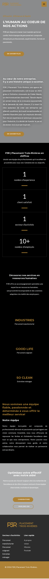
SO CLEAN (24, 377)
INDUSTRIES (24, 320)
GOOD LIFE (24, 349)
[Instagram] (28, 573)
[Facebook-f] (13, 573)
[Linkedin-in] (21, 573)
